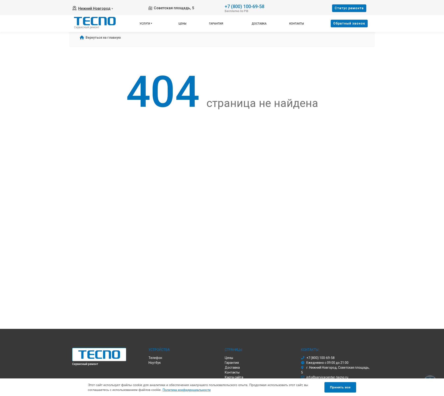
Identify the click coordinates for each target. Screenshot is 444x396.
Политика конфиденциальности (187, 390)
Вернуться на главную (103, 37)
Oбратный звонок (349, 23)
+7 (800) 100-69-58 (244, 6)
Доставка (259, 23)
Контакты (296, 23)
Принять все (340, 387)
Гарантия (216, 23)
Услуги (144, 23)
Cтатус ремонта (349, 8)
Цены (182, 23)
